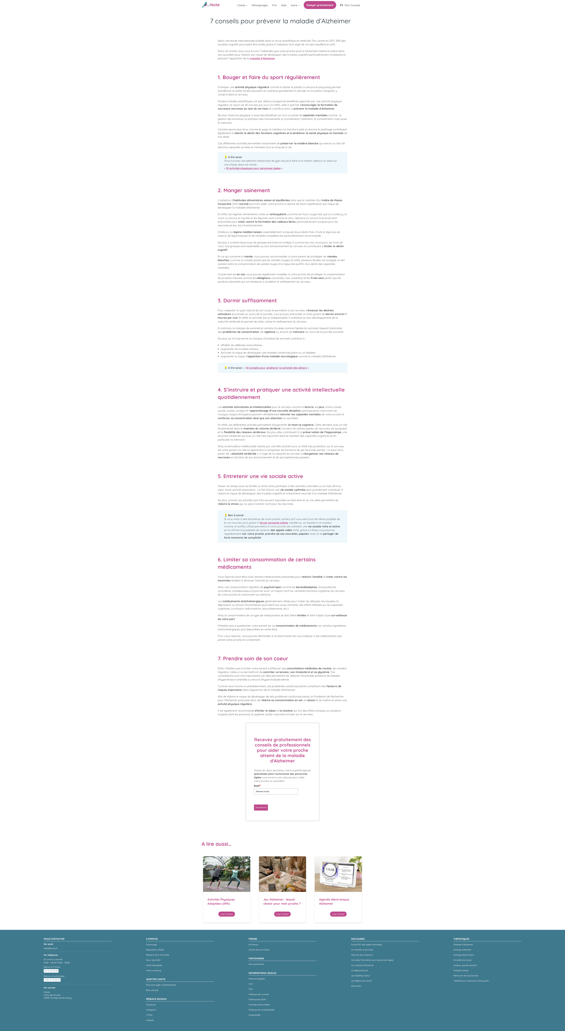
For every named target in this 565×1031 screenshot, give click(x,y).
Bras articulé (152, 990)
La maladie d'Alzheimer (362, 965)
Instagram (151, 1009)
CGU (251, 989)
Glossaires (356, 986)
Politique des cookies (259, 994)
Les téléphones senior (361, 980)
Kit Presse (253, 944)
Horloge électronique (463, 955)
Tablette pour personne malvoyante (471, 980)
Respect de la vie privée (157, 955)
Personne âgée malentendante (161, 985)
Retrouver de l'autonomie (465, 975)
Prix (274, 5)
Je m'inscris (260, 807)
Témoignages (259, 5)
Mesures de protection (362, 955)
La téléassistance (359, 970)
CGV (251, 984)
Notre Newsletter (154, 965)
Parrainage (151, 944)
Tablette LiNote (460, 970)
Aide (283, 5)
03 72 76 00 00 (51, 970)
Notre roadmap (153, 970)
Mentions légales (257, 978)
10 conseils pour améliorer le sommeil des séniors (276, 367)
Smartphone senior (462, 960)
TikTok (149, 1015)
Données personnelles (259, 1004)
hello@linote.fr (51, 948)
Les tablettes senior (360, 975)
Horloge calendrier (462, 949)
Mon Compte (352, 5)
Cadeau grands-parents (465, 965)
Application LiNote (155, 949)
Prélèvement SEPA (257, 999)
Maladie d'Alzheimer (463, 944)
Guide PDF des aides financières (366, 944)
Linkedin (150, 1020)
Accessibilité (254, 1015)
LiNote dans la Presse (259, 949)
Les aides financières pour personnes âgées (372, 960)
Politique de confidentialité (261, 1009)
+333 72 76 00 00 (52, 979)
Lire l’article (227, 914)
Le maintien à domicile (362, 949)
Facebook (151, 1004)
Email (257, 785)
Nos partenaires (256, 964)
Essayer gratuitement (320, 5)
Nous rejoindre (153, 960)
